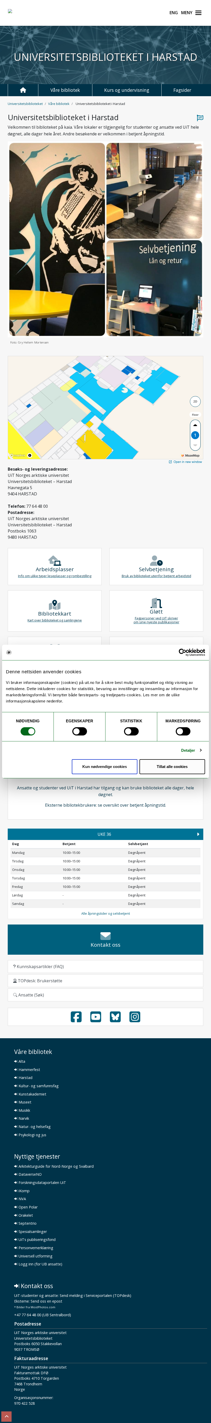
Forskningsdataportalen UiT (41, 1182)
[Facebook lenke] (76, 1020)
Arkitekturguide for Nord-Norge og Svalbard (55, 1166)
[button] (198, 834)
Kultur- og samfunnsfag (38, 1086)
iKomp (23, 1191)
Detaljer (188, 750)
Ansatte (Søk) (30, 995)
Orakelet (25, 1215)
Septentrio (27, 1223)
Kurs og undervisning (126, 90)
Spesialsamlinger (32, 1231)
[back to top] (6, 1416)
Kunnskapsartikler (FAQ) (40, 966)
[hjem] (23, 90)
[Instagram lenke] (135, 1020)
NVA (21, 1199)
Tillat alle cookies (172, 766)
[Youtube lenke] (95, 1020)
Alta (21, 1061)
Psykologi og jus (31, 1135)
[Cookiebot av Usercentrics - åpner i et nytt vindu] (182, 652)
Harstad (24, 1077)
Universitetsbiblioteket (25, 103)
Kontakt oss (36, 1286)
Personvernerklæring (35, 1248)
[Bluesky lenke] (115, 1020)
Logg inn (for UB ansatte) (39, 1264)
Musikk (23, 1110)
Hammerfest (28, 1070)
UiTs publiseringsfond (36, 1239)
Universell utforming (34, 1256)
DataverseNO (29, 1174)
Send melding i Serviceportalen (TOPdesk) (95, 1295)
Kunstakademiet (31, 1094)
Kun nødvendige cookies (104, 766)
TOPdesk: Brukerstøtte (39, 981)
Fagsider (182, 90)
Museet (24, 1102)
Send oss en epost (46, 1301)
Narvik (23, 1118)
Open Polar (27, 1207)
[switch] (79, 731)
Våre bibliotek (65, 90)
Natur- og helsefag (34, 1126)
